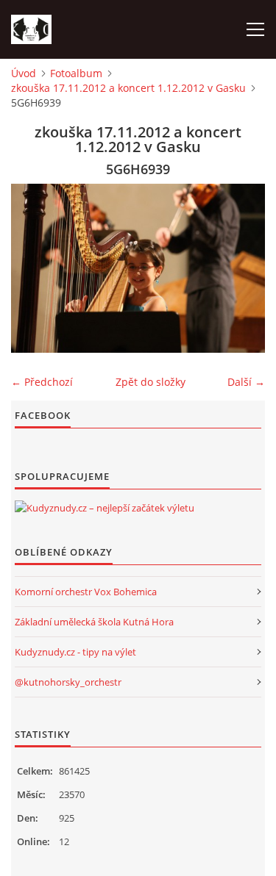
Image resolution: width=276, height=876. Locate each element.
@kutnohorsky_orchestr (68, 682)
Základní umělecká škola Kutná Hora (94, 621)
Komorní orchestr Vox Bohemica (86, 591)
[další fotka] (241, 268)
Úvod (23, 73)
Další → (246, 382)
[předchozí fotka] (35, 268)
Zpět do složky (150, 382)
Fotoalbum (76, 73)
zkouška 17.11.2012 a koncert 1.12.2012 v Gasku (128, 88)
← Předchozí (42, 382)
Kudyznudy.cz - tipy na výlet (75, 651)
